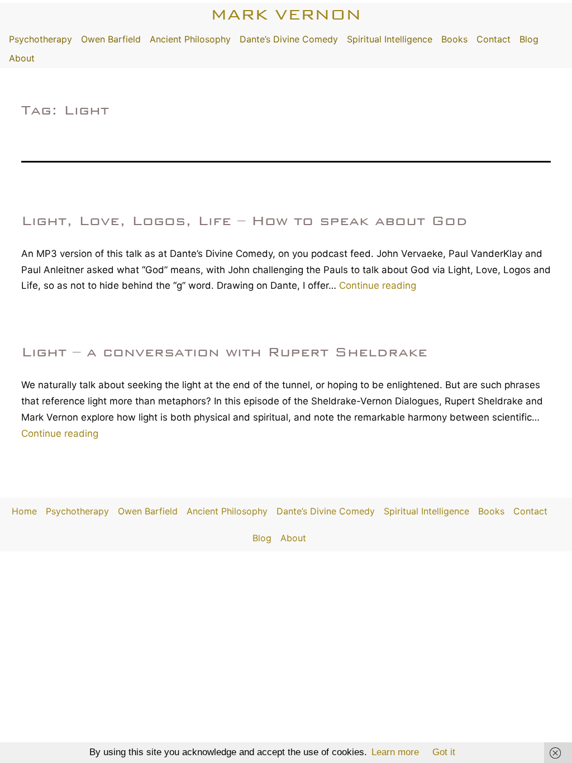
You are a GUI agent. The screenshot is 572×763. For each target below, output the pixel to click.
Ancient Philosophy (190, 39)
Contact (493, 39)
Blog (528, 39)
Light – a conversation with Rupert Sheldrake (224, 352)
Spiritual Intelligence (389, 39)
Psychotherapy (40, 39)
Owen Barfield (111, 39)
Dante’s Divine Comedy (289, 39)
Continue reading (377, 285)
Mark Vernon (286, 14)
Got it (443, 752)
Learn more (395, 752)
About (22, 58)
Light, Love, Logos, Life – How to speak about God (244, 220)
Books (454, 39)
